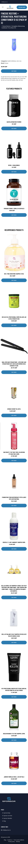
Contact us (9, 840)
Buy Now (14, 71)
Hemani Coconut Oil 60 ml (14, 409)
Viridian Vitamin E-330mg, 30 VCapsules (14, 208)
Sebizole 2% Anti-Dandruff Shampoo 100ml (14, 542)
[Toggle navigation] (2, 7)
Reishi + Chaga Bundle (14, 165)
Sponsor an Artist (7, 815)
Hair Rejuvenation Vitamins (14, 122)
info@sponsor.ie (4, 1)
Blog (4, 821)
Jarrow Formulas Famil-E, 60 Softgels (14, 777)
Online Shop (21, 7)
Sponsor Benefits (7, 818)
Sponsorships (6, 813)
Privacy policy (11, 841)
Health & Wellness (11, 61)
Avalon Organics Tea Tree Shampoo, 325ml (14, 733)
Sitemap (18, 841)
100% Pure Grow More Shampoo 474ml (14, 274)
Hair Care (19, 61)
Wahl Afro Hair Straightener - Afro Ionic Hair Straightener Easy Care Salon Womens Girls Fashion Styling (14, 364)
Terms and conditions (18, 840)
